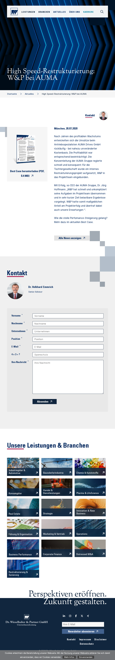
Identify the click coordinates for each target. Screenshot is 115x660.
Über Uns (74, 12)
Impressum (85, 640)
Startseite (12, 94)
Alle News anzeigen (70, 238)
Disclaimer (100, 640)
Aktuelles (29, 94)
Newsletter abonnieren (81, 631)
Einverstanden (85, 657)
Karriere (88, 12)
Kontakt (71, 640)
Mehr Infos (69, 657)
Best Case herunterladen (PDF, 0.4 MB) (27, 174)
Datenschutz (87, 644)
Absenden (42, 402)
